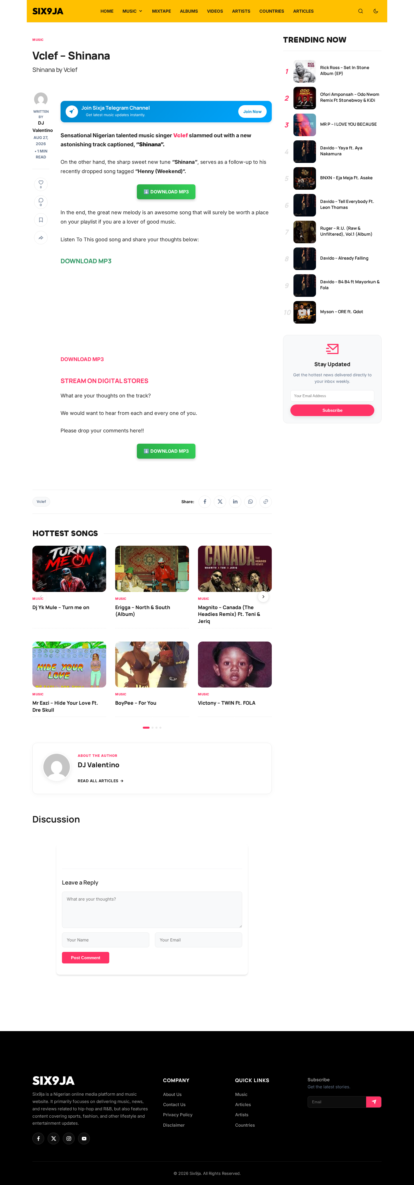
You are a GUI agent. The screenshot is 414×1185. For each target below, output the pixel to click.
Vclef (180, 135)
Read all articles (98, 781)
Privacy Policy (178, 1114)
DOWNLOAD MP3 (82, 359)
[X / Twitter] (220, 502)
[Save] (41, 220)
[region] (152, 637)
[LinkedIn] (235, 502)
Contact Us (174, 1104)
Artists (241, 1114)
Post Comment (85, 957)
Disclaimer (174, 1125)
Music (38, 40)
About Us (172, 1094)
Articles (243, 1104)
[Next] (263, 596)
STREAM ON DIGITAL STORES (104, 380)
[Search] (360, 11)
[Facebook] (205, 502)
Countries (245, 1125)
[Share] (41, 237)
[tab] (146, 728)
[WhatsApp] (250, 502)
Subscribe (332, 410)
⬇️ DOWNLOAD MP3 (166, 191)
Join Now (252, 111)
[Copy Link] (265, 502)
